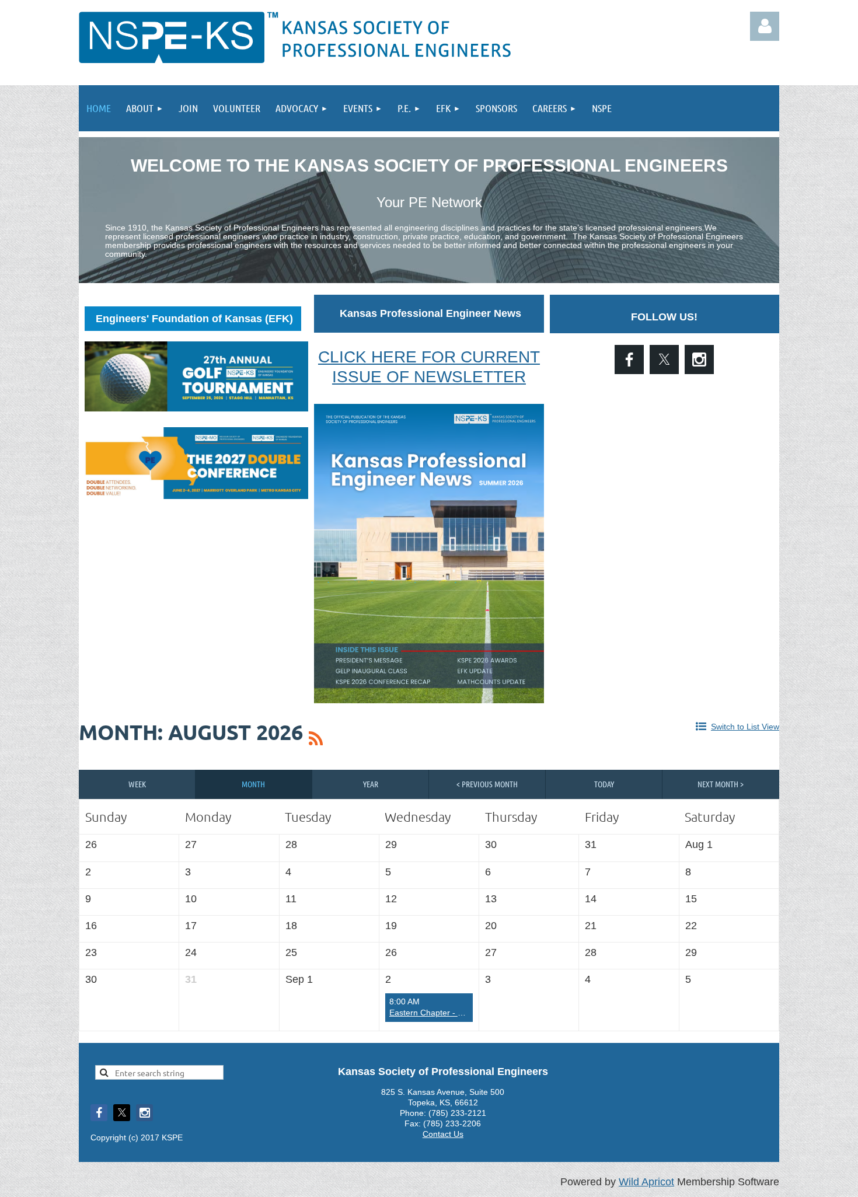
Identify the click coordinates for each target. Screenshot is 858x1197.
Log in (764, 26)
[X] (664, 359)
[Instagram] (699, 359)
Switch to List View (745, 726)
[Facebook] (629, 359)
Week (137, 784)
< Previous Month (487, 784)
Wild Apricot (646, 1182)
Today (604, 784)
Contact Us (443, 1134)
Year (370, 784)
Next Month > (720, 784)
